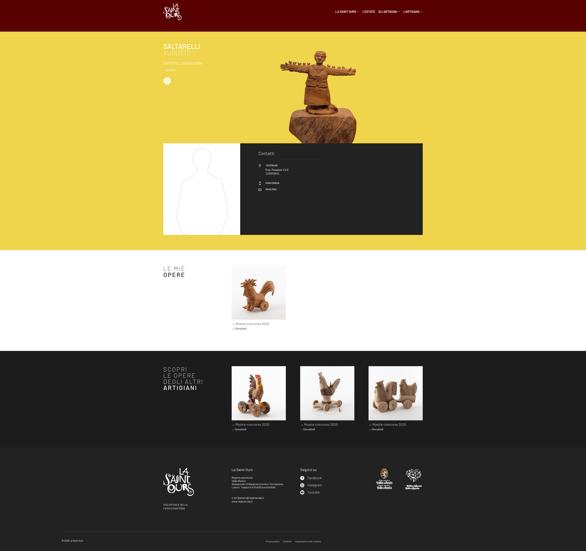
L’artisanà (411, 11)
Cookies (287, 541)
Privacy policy (273, 541)
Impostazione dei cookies (308, 541)
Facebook (314, 478)
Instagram (314, 485)
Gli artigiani (387, 11)
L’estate (369, 11)
